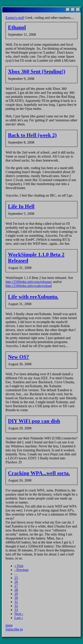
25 (16, 578)
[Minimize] (67, 9)
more (9, 625)
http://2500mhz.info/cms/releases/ (29, 282)
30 (16, 598)
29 (16, 594)
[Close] (78, 9)
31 (16, 602)
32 (16, 606)
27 (16, 586)
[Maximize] (73, 9)
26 (16, 582)
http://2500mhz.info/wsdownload (29, 286)
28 (16, 590)
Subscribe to (14, 629)
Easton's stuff (15, 18)
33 (16, 610)
